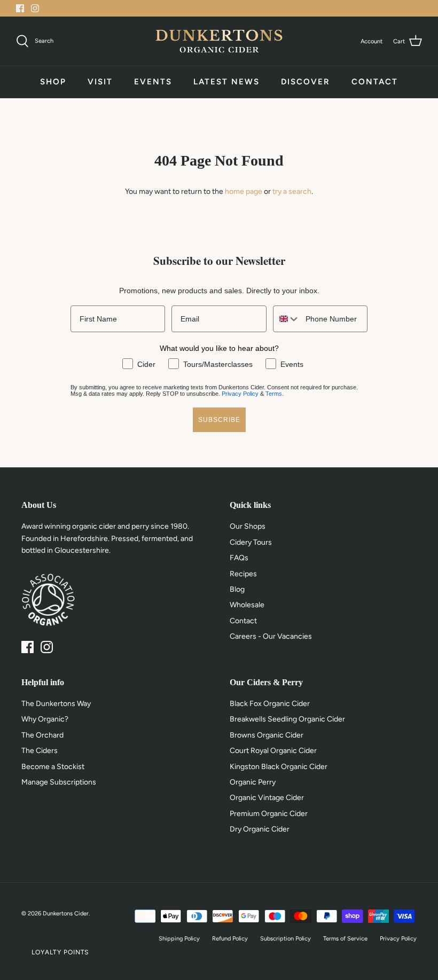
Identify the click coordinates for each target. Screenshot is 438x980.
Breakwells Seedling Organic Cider (287, 719)
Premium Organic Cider (269, 813)
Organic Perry (253, 782)
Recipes (243, 573)
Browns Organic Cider (266, 735)
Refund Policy (230, 938)
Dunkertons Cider (66, 913)
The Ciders (39, 750)
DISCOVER (305, 82)
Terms (273, 393)
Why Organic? (44, 719)
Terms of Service (345, 938)
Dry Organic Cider (260, 829)
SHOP (53, 82)
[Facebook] (20, 8)
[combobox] (286, 319)
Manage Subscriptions (58, 782)
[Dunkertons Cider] (219, 41)
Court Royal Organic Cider (273, 750)
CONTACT (374, 82)
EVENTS (153, 82)
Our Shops (247, 526)
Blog (237, 589)
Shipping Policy (179, 938)
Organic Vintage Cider (267, 797)
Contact (243, 620)
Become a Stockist (52, 766)
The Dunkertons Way (56, 703)
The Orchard (42, 735)
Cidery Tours (251, 542)
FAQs (239, 557)
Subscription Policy (285, 938)
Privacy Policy (240, 393)
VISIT (100, 82)
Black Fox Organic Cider (270, 703)
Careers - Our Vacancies (271, 636)
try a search (291, 191)
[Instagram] (35, 8)
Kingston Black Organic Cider (278, 766)
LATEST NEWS (226, 82)
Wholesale (247, 604)
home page (243, 191)
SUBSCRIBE (219, 420)
